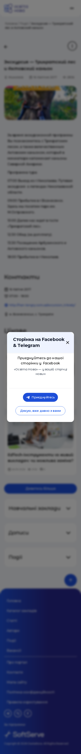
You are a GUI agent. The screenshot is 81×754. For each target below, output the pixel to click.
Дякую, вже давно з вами (40, 411)
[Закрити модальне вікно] (67, 342)
